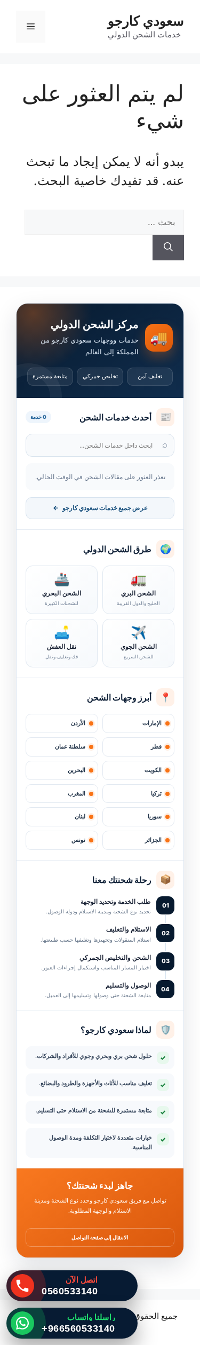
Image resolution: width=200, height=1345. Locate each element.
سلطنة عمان (70, 746)
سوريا (155, 816)
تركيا (156, 793)
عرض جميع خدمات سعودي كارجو (100, 508)
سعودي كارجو (146, 21)
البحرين (76, 770)
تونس (78, 840)
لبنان (80, 816)
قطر (156, 746)
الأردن (78, 723)
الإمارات (152, 723)
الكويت (153, 770)
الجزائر (153, 840)
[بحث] (168, 247)
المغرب (76, 793)
